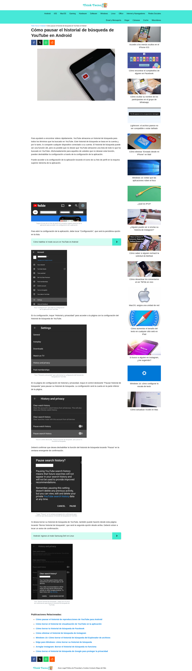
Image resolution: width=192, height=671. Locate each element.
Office (121, 13)
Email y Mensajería (113, 20)
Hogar (126, 20)
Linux (113, 13)
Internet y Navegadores (136, 13)
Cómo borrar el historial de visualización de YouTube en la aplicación (69, 624)
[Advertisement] (76, 119)
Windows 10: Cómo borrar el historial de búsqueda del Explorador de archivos (73, 638)
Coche (145, 20)
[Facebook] (33, 42)
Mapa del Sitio (101, 668)
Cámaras (136, 20)
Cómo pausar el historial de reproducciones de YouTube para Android (69, 619)
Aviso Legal (62, 668)
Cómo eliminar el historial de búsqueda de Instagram (61, 633)
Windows (104, 13)
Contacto (92, 668)
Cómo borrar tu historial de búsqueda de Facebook (60, 628)
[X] (40, 42)
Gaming (72, 13)
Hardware (83, 13)
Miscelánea (156, 20)
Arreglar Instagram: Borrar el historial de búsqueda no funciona (66, 647)
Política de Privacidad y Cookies (77, 668)
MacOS (63, 13)
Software (93, 13)
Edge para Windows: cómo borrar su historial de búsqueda (64, 642)
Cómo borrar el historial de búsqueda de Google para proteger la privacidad (72, 651)
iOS (55, 13)
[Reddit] (52, 42)
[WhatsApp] (46, 42)
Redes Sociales (154, 13)
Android (47, 13)
